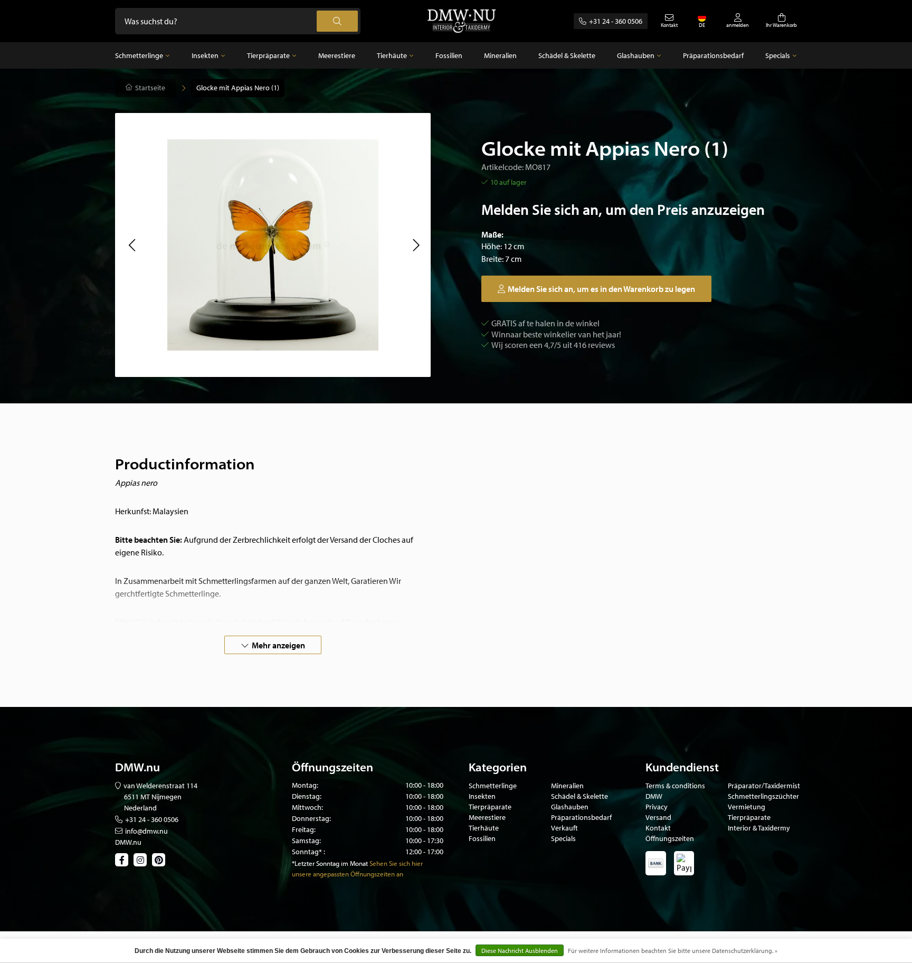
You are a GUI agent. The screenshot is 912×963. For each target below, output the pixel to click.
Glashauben (635, 55)
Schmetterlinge (139, 55)
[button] (131, 245)
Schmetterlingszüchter (763, 796)
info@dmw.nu (146, 831)
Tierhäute (392, 55)
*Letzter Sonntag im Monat (330, 863)
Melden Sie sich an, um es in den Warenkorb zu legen (601, 289)
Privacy (656, 806)
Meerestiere (336, 55)
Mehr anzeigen (278, 645)
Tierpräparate (268, 55)
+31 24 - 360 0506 (615, 21)
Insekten (205, 55)
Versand (658, 817)
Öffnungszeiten (669, 838)
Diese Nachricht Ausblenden (519, 951)
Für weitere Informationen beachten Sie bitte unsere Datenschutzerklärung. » (672, 951)
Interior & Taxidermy (759, 828)
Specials (777, 55)
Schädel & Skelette (566, 55)
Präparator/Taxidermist (764, 785)
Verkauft (564, 828)
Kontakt (658, 828)
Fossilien (448, 55)
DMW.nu (128, 842)
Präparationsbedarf (713, 55)
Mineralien (500, 55)
